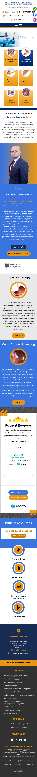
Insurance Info (18, 617)
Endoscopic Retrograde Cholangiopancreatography (14, 702)
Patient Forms (18, 577)
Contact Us (24, 727)
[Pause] (18, 447)
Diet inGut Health (11, 101)
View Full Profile (18, 247)
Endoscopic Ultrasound (12, 689)
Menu (16, 25)
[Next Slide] (20, 447)
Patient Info (14, 727)
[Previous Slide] (16, 447)
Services (30, 724)
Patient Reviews (18, 425)
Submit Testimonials (18, 497)
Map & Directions (18, 650)
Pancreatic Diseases (26, 695)
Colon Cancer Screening (13, 682)
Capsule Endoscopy (11, 685)
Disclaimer (13, 761)
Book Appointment (27, 12)
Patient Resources (18, 523)
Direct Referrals (10, 12)
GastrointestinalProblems (11, 61)
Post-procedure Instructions (18, 597)
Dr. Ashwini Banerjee (18, 724)
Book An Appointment (20, 253)
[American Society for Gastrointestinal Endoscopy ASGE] (18, 266)
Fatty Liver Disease (10, 698)
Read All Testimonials (18, 492)
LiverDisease (26, 81)
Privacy (22, 761)
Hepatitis (27, 689)
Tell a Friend (18, 764)
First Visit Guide (18, 559)
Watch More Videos (18, 536)
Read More (19, 335)
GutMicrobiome (26, 101)
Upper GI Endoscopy (11, 679)
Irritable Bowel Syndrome (13, 710)
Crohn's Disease (9, 695)
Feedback (7, 764)
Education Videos (18, 531)
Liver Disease (8, 707)
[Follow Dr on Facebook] (12, 739)
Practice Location (19, 636)
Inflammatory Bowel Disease (14, 692)
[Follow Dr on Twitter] (16, 739)
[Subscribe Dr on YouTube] (20, 739)
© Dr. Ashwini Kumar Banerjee (18, 746)
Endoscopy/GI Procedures (26, 61)
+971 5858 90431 (19, 20)
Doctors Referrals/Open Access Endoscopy (20, 16)
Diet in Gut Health (10, 713)
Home (7, 724)
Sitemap (31, 761)
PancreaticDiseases (11, 81)
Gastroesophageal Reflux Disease (16, 676)
